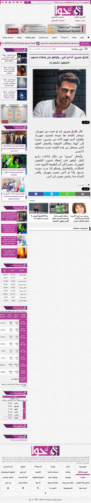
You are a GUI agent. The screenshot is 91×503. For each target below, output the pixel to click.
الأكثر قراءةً (18, 208)
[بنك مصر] (45, 29)
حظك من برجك (68, 483)
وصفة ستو (52, 478)
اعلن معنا (83, 488)
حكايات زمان (23, 483)
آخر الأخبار (19, 50)
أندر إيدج (23, 472)
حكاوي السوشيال (8, 472)
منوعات (68, 478)
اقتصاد (38, 472)
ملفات (82, 478)
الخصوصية (67, 488)
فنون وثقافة (30, 38)
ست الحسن (43, 38)
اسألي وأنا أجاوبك (83, 483)
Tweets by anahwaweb (18, 440)
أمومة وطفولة (38, 478)
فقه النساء (23, 478)
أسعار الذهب (17, 308)
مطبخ (54, 38)
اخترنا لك (19, 128)
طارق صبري (71, 131)
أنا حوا (38, 483)
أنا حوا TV (64, 38)
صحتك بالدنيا (8, 38)
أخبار (82, 38)
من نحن (8, 483)
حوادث (74, 38)
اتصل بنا (52, 488)
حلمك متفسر (8, 478)
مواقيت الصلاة (16, 393)
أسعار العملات (16, 266)
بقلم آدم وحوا (53, 483)
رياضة (19, 38)
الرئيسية (82, 467)
